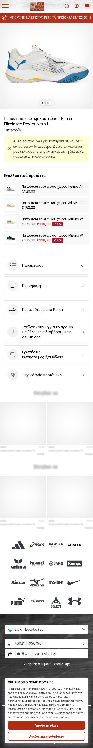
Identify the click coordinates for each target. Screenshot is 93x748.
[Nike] (74, 582)
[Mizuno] (37, 582)
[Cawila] (55, 544)
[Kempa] (74, 563)
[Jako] (55, 563)
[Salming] (37, 601)
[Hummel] (37, 563)
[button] (46, 265)
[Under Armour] (74, 601)
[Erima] (18, 563)
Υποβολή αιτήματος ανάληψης (46, 664)
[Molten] (55, 582)
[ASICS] (37, 544)
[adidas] (18, 544)
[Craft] (74, 544)
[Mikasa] (18, 582)
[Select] (55, 601)
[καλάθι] (87, 6)
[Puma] (18, 601)
